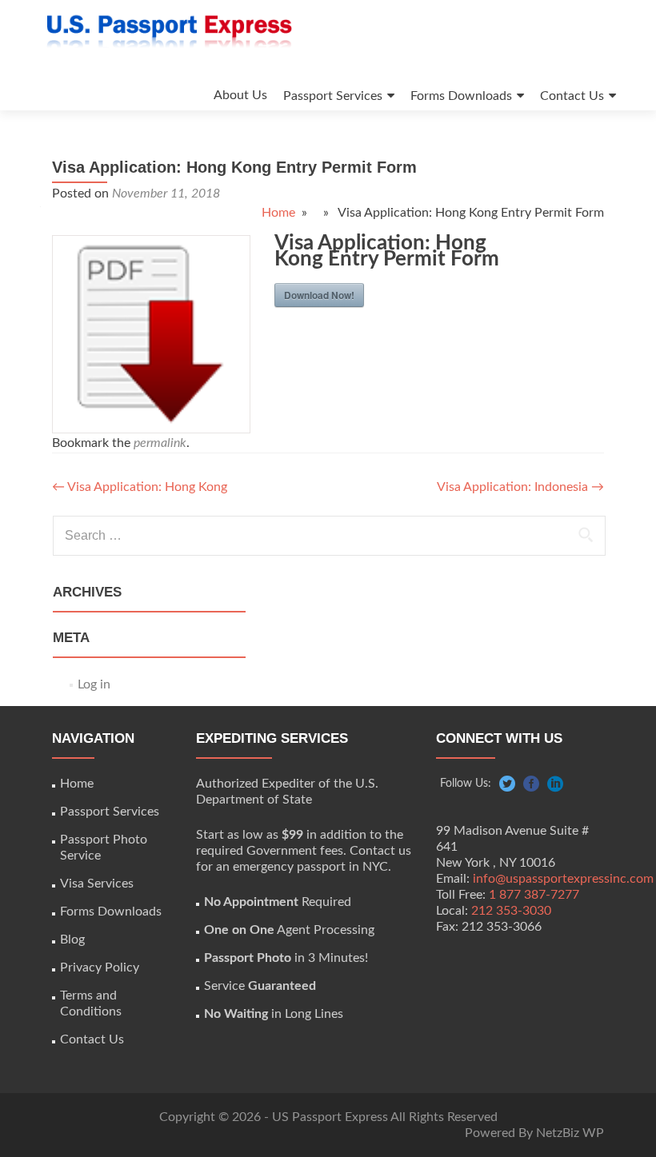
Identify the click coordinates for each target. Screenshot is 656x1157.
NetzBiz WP (570, 1133)
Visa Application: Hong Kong (139, 487)
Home (278, 212)
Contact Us (572, 96)
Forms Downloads (461, 96)
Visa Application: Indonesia (520, 487)
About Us (240, 95)
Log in (94, 684)
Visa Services (97, 883)
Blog (72, 939)
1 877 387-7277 (534, 894)
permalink (160, 443)
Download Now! (319, 295)
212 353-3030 (511, 910)
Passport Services (332, 96)
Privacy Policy (99, 967)
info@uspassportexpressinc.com (563, 878)
